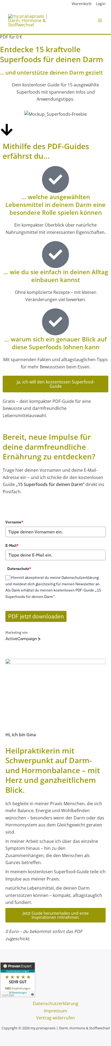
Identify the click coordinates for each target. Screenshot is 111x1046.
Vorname (14, 522)
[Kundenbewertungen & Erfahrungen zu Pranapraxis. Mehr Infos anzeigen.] (17, 979)
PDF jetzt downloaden (36, 616)
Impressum (55, 1011)
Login (101, 3)
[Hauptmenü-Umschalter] (100, 20)
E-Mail (12, 545)
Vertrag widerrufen (55, 1018)
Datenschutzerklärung (55, 1003)
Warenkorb (82, 3)
